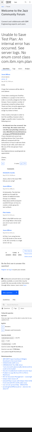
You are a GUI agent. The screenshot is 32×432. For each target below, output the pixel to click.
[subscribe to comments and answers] (2, 330)
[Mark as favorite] (2, 163)
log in (10, 269)
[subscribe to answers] (2, 326)
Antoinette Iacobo (9, 173)
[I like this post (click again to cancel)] (21, 163)
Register (4, 269)
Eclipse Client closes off (10, 379)
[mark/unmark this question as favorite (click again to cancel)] (2, 163)
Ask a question (7, 293)
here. (25, 285)
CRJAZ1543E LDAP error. (11, 363)
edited (3, 79)
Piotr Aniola (6, 212)
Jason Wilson (5, 74)
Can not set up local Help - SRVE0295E (15, 385)
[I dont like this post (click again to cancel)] (24, 163)
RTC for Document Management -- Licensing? (17, 377)
